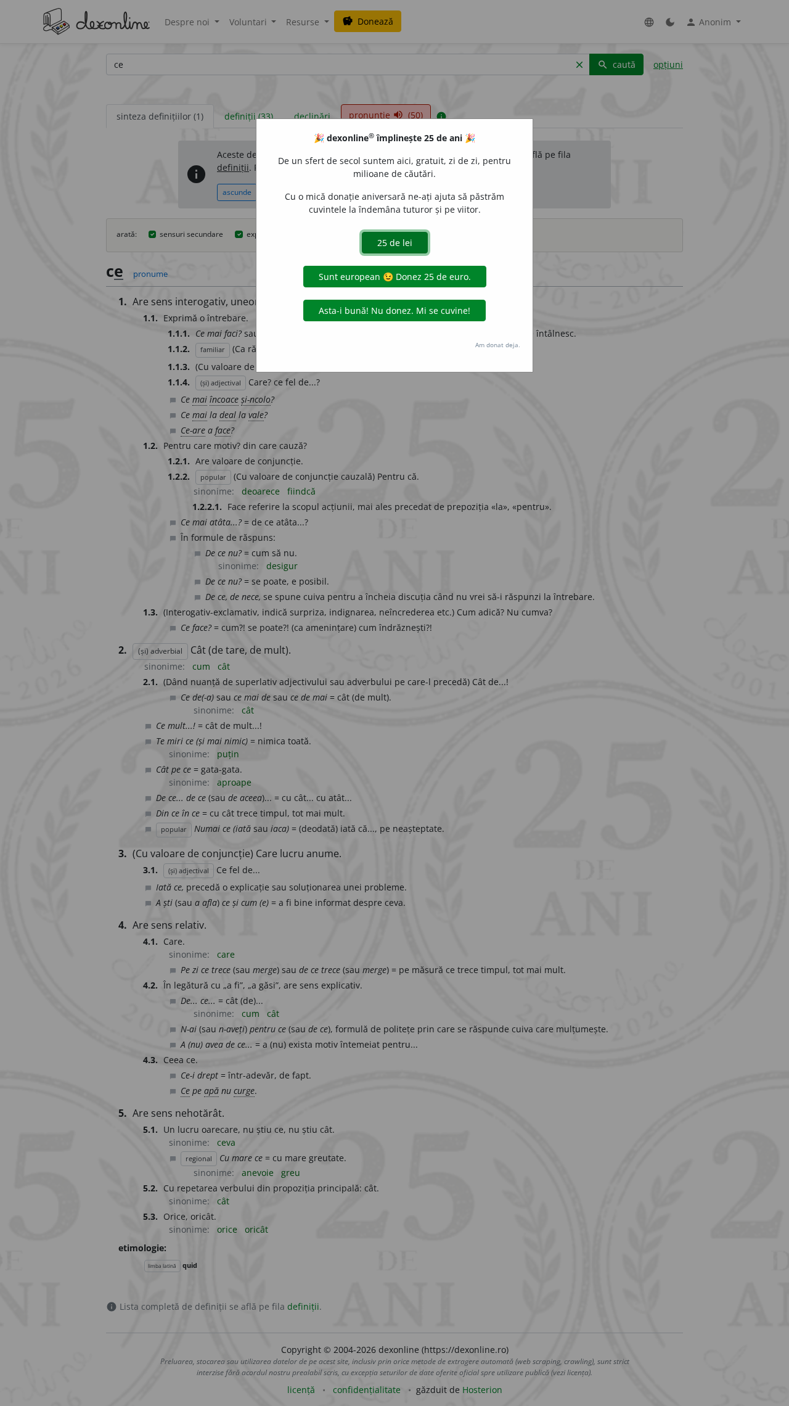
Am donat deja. (497, 344)
